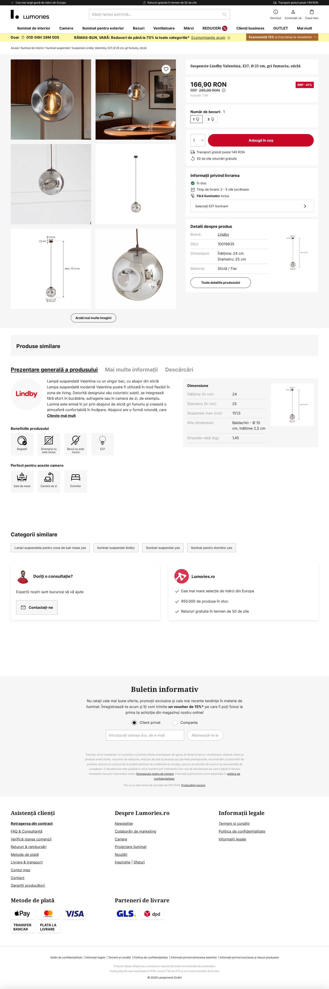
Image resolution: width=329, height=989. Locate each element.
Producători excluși (193, 785)
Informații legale (232, 839)
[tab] (54, 369)
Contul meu (20, 869)
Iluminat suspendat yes (163, 548)
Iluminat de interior (32, 48)
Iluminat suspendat (58, 48)
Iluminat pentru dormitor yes (211, 548)
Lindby (223, 234)
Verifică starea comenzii (31, 839)
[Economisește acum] (164, 38)
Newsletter (124, 823)
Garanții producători (28, 885)
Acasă (15, 48)
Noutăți (121, 854)
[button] (51, 184)
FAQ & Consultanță (26, 831)
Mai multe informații (131, 369)
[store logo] (30, 14)
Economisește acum (208, 37)
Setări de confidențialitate (66, 957)
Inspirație (122, 862)
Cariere (121, 839)
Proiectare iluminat (131, 846)
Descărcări (179, 369)
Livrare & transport (27, 862)
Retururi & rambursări (29, 846)
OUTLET (280, 28)
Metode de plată (25, 854)
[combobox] (159, 14)
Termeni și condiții (234, 823)
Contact (17, 877)
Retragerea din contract (32, 823)
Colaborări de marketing (135, 831)
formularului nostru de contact (155, 774)
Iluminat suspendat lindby (116, 548)
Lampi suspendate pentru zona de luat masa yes (50, 548)
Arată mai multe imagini (93, 318)
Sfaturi (139, 862)
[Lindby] (27, 394)
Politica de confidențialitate (242, 831)
